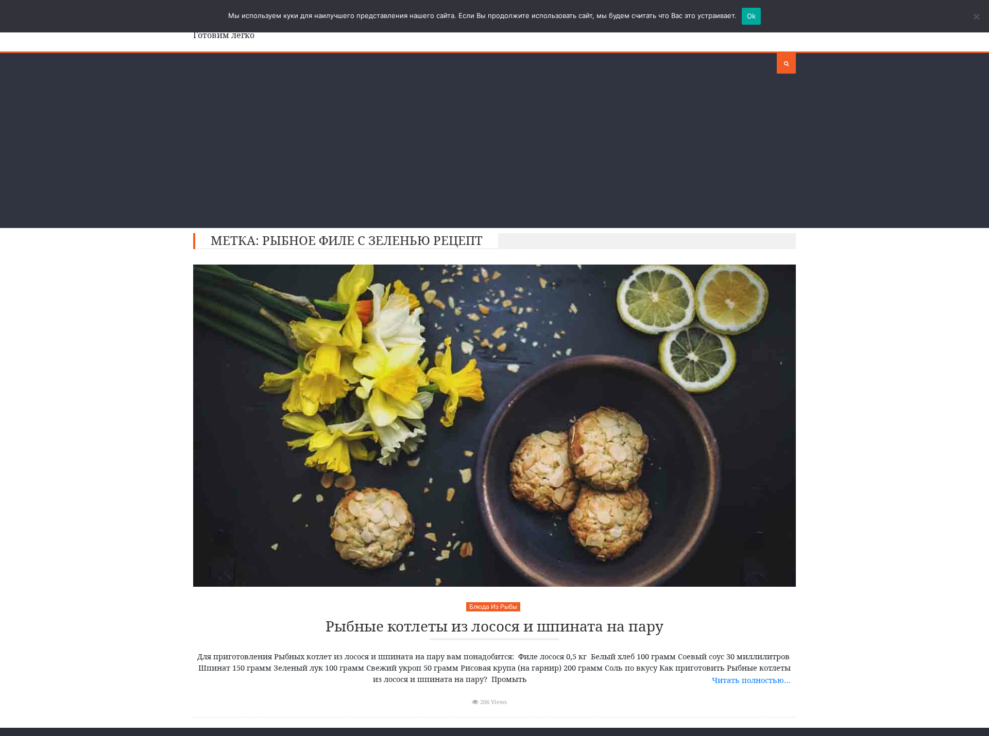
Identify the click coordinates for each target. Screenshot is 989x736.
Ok (751, 16)
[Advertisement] (494, 151)
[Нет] (976, 16)
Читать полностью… (751, 680)
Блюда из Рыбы (493, 606)
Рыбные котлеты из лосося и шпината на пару (494, 627)
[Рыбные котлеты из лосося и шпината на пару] (494, 426)
